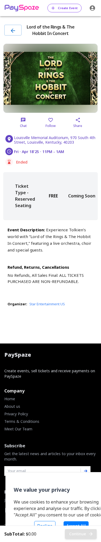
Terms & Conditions (21, 421)
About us (12, 406)
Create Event (68, 8)
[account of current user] (92, 8)
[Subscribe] (85, 471)
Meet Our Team (18, 428)
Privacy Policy (16, 413)
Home (9, 398)
